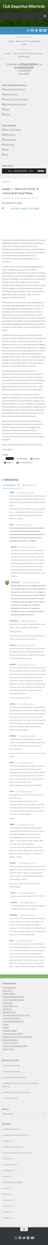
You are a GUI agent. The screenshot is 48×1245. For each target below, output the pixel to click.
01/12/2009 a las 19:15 (27, 863)
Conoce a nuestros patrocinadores (17, 1153)
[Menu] (45, 16)
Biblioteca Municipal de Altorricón (17, 1092)
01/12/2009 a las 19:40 (26, 893)
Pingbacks (30, 485)
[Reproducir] (5, 171)
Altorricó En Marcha (12, 1066)
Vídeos (7, 1218)
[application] (24, 171)
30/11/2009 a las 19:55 (27, 645)
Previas (7, 1212)
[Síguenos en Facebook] (32, 30)
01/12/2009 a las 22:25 (30, 582)
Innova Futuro (8, 1049)
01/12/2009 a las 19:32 (28, 547)
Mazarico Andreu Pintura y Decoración (18, 1037)
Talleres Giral (8, 1003)
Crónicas (6, 182)
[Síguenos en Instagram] (28, 30)
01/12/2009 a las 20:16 (28, 902)
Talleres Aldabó (9, 994)
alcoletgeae (14, 621)
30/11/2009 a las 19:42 (29, 621)
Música (7, 1194)
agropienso (7, 1009)
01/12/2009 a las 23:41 (28, 915)
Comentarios (12, 485)
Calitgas (6, 1027)
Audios (7, 1141)
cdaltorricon (15, 582)
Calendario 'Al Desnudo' (13, 1147)
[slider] (41, 170)
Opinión (7, 1206)
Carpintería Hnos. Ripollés (13, 1034)
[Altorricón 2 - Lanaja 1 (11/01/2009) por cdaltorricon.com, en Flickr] (24, 221)
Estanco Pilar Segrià (10, 1040)
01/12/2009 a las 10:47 (25, 791)
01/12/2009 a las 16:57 (25, 825)
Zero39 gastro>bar (10, 1006)
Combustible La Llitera (11, 1018)
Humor (7, 1176)
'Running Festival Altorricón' (15, 1135)
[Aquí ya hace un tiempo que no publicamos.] (36, 30)
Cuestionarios (9, 1164)
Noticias (7, 1200)
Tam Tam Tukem (11, 1098)
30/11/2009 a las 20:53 (26, 704)
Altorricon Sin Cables (12, 1071)
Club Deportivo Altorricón (24, 6)
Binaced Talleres (9, 1012)
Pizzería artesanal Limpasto (13, 997)
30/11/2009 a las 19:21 (25, 525)
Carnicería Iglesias (10, 1030)
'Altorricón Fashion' (11, 1129)
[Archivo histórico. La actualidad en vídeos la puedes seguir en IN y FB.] (44, 30)
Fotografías (8, 1170)
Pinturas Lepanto (9, 987)
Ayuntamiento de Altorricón (15, 1077)
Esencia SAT (7, 990)
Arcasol (5, 1024)
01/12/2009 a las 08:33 (27, 736)
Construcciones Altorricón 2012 (15, 1046)
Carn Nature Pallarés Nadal (13, 1021)
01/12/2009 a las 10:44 (25, 763)
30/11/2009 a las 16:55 (25, 493)
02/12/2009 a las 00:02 (25, 941)
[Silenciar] (35, 171)
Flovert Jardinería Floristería (13, 1000)
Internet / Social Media (13, 1182)
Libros (6, 1188)
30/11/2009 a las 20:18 (27, 664)
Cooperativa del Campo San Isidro (16, 1015)
